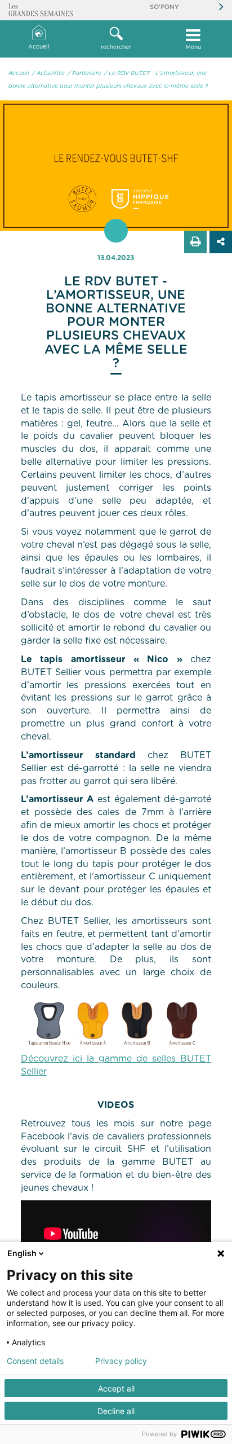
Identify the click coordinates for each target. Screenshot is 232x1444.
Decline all (116, 1411)
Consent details (35, 1361)
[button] (115, 39)
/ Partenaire (84, 73)
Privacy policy (121, 1361)
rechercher (116, 47)
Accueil (39, 47)
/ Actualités (48, 73)
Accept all (116, 1388)
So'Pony (164, 7)
